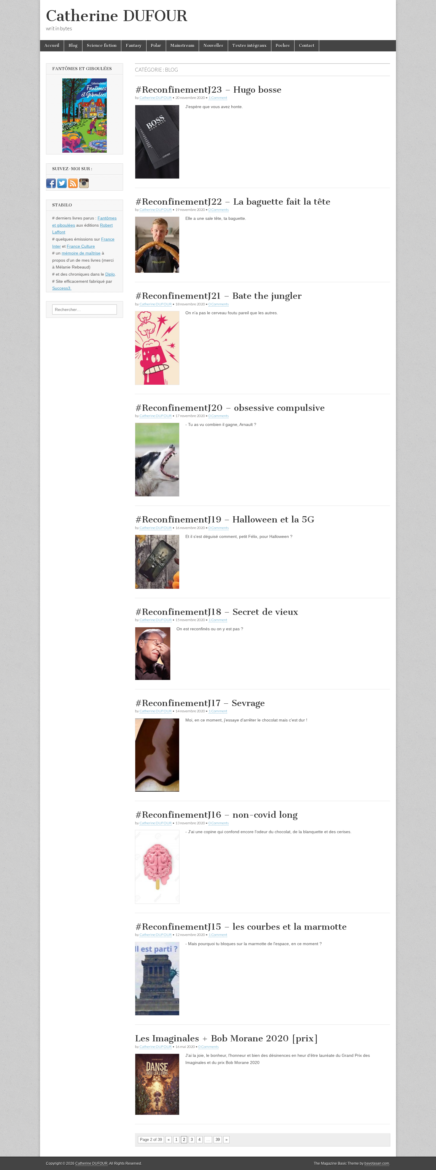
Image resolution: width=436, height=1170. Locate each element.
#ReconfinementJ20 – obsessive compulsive (230, 407)
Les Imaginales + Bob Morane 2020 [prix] (226, 1038)
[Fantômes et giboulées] (84, 115)
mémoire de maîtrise (81, 253)
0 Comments (219, 209)
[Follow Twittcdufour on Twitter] (62, 186)
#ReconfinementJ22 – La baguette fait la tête (232, 201)
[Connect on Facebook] (51, 186)
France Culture (81, 246)
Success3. (61, 288)
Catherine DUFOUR (116, 16)
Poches (283, 45)
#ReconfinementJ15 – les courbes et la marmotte (241, 926)
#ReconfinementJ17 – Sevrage (200, 703)
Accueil (51, 45)
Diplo (110, 274)
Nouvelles (213, 45)
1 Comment (218, 97)
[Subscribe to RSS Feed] (73, 186)
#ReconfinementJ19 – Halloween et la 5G (224, 519)
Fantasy (134, 45)
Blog (73, 45)
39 (218, 1139)
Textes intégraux (250, 45)
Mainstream (182, 45)
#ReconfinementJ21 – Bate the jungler (218, 295)
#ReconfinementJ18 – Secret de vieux (216, 612)
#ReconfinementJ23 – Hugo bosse (208, 89)
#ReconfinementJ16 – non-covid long (216, 814)
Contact (306, 45)
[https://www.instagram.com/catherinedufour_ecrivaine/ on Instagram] (84, 186)
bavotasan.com (377, 1163)
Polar (156, 45)
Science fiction (102, 45)
